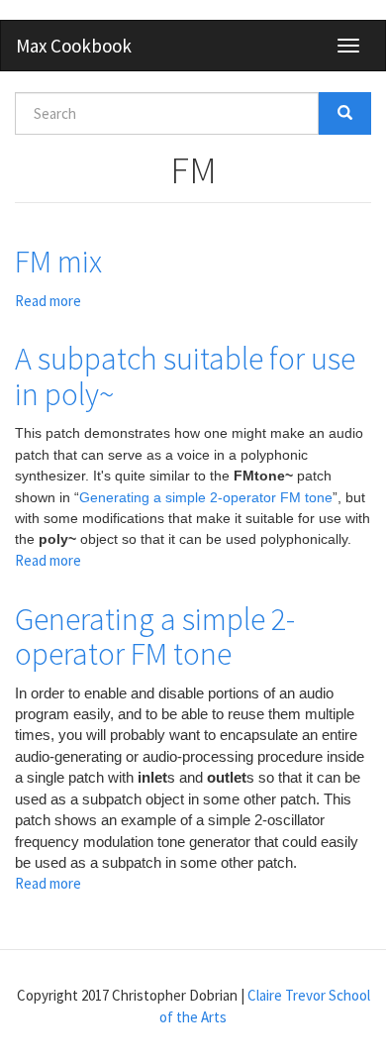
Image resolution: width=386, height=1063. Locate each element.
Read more (48, 300)
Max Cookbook (74, 45)
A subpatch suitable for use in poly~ (185, 376)
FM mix (58, 261)
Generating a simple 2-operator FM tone (206, 497)
